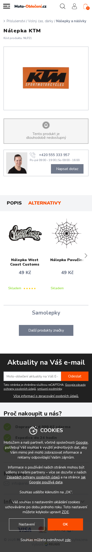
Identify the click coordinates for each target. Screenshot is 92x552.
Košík (87, 8)
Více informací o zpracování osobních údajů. (46, 396)
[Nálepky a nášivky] (46, 78)
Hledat (62, 6)
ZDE (65, 512)
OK (65, 524)
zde (68, 540)
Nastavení (27, 524)
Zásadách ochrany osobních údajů (33, 477)
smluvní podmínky (49, 389)
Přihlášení (74, 6)
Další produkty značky (46, 330)
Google (82, 442)
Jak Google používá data (57, 480)
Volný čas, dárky (40, 21)
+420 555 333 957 (54, 155)
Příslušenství (16, 21)
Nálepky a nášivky (71, 21)
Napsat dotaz (67, 168)
